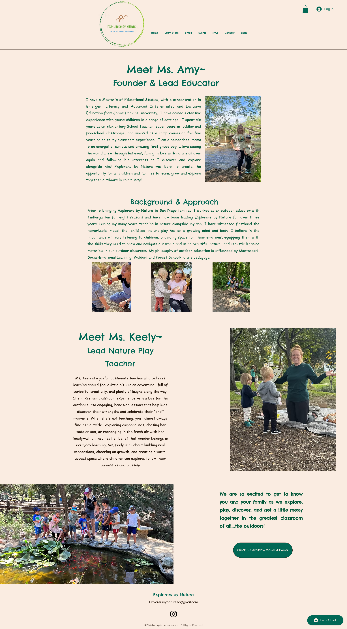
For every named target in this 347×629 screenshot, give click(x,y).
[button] (305, 9)
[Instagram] (173, 614)
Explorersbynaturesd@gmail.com (173, 602)
